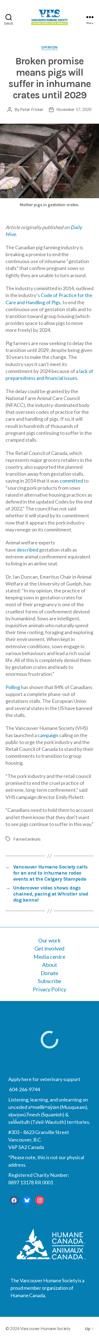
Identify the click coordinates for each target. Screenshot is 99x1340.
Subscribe (49, 981)
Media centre (49, 956)
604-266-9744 (24, 1089)
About (49, 964)
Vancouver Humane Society (45, 1328)
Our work (49, 940)
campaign (48, 735)
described (27, 550)
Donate (49, 973)
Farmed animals (26, 838)
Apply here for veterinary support (44, 1079)
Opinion (49, 47)
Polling (13, 687)
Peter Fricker (31, 109)
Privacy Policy (49, 989)
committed (71, 481)
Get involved (49, 948)
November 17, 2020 (74, 109)
